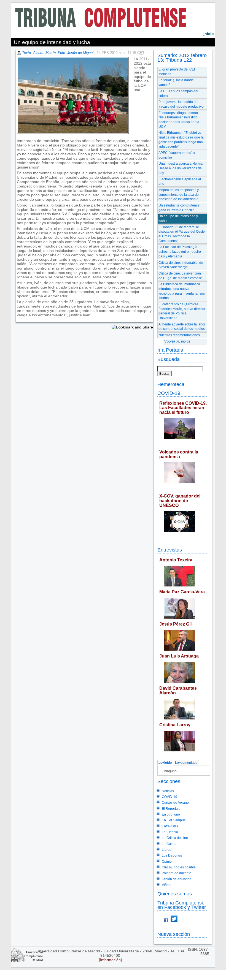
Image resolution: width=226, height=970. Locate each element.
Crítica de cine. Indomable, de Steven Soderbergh (180, 265)
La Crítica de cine (175, 838)
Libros (166, 850)
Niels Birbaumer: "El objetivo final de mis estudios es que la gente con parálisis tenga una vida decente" (181, 139)
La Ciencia (170, 832)
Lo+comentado (186, 763)
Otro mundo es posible (179, 867)
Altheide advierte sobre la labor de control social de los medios (181, 326)
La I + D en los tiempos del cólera (178, 93)
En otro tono (171, 814)
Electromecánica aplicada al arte (179, 181)
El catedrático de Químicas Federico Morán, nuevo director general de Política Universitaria (181, 311)
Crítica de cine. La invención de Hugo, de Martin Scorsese (180, 275)
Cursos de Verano (175, 803)
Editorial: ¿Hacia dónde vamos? (176, 82)
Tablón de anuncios (176, 879)
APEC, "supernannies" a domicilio (176, 155)
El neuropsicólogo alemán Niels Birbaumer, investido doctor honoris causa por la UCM (178, 120)
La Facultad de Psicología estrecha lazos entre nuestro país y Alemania (179, 251)
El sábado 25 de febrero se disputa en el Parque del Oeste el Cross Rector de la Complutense (181, 234)
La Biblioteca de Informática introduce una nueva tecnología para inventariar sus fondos (181, 291)
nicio (208, 33)
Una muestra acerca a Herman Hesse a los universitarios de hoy (181, 168)
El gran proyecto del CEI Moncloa (176, 71)
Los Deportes (172, 855)
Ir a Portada (170, 350)
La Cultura (169, 844)
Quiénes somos (174, 893)
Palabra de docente (176, 873)
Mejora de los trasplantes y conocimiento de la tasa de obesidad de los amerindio (178, 194)
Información (110, 960)
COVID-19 (168, 393)
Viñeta (166, 885)
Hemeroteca (170, 384)
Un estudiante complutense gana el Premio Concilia (179, 207)
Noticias (168, 791)
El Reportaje (171, 809)
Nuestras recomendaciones (179, 335)
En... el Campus (173, 820)
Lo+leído (165, 763)
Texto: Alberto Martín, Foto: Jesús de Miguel (57, 53)
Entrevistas (169, 550)
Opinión (168, 861)
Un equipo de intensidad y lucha (178, 218)
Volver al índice (177, 341)
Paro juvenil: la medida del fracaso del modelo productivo (181, 104)
